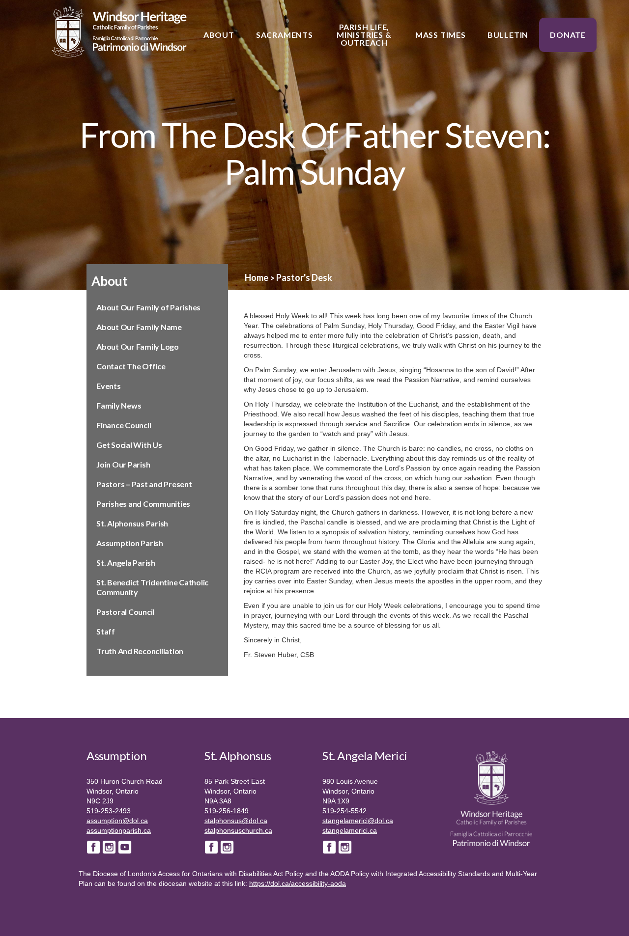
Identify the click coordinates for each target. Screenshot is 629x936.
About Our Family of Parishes (148, 307)
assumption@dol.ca (117, 821)
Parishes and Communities (143, 503)
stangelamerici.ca (349, 830)
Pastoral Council (125, 611)
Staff (105, 631)
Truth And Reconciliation (139, 651)
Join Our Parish (123, 464)
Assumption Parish (129, 543)
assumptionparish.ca (118, 830)
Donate (568, 34)
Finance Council (123, 425)
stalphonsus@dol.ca (235, 821)
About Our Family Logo (137, 346)
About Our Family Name (139, 326)
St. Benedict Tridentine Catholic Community (152, 587)
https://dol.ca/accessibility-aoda (297, 883)
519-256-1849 (226, 811)
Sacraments (284, 34)
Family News (118, 405)
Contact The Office (131, 366)
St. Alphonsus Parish (132, 523)
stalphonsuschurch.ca (238, 830)
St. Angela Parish (125, 562)
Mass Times (440, 34)
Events (108, 385)
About (218, 34)
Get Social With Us (129, 444)
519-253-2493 (108, 811)
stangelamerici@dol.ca (357, 821)
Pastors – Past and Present (144, 484)
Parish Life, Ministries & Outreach (364, 34)
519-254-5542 (344, 811)
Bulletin (507, 34)
